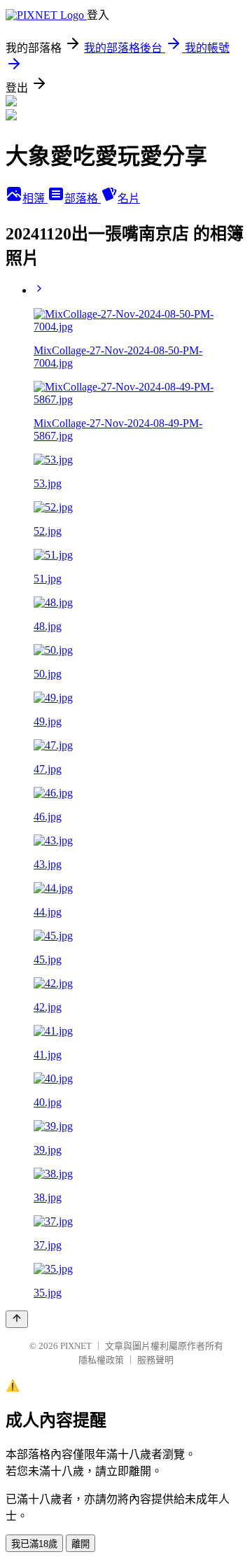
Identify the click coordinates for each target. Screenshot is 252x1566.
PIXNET (76, 1346)
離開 (80, 1544)
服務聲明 (155, 1360)
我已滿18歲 (34, 1544)
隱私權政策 (101, 1360)
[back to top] (17, 1319)
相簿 (35, 198)
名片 (129, 198)
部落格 (82, 198)
